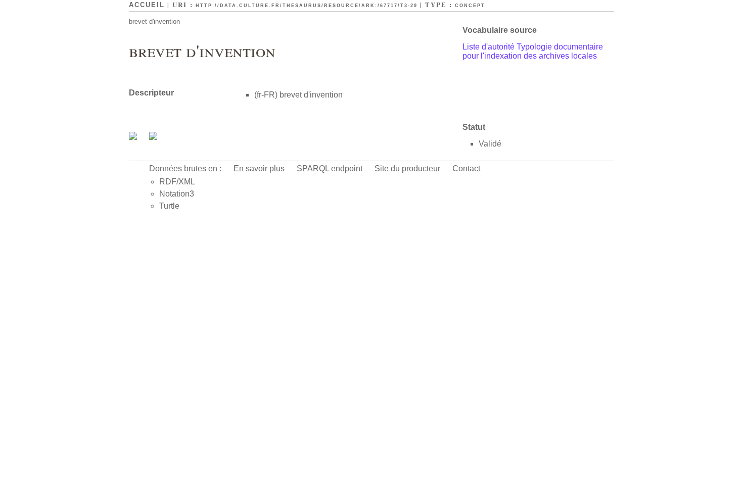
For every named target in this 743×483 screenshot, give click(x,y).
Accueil (147, 5)
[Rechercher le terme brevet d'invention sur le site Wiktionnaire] (153, 137)
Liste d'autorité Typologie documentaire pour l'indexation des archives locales (532, 51)
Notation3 (176, 193)
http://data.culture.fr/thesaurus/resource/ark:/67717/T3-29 (306, 5)
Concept (470, 5)
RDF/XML (177, 181)
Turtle (169, 206)
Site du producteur (407, 168)
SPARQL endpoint (329, 168)
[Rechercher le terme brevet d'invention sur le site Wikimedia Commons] (134, 137)
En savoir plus (259, 168)
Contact (466, 168)
